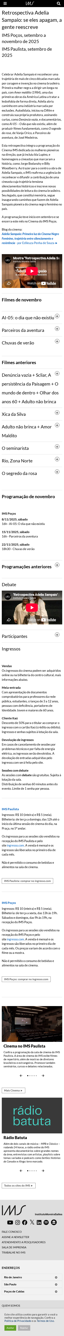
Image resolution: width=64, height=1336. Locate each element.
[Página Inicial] (30, 3)
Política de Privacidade (17, 1320)
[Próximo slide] (43, 1075)
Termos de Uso (45, 1320)
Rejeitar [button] (24, 1327)
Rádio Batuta (15, 1137)
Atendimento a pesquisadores (24, 1242)
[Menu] (5, 3)
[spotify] (46, 1222)
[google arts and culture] (54, 1222)
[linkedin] (39, 1222)
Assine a (15, 1237)
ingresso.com (15, 845)
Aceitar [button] (10, 1327)
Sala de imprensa (14, 1247)
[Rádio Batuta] (32, 1115)
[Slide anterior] (21, 1075)
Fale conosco (12, 1231)
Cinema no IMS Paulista (24, 1046)
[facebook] (24, 1222)
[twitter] (32, 1222)
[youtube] (10, 1222)
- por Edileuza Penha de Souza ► (30, 238)
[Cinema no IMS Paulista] (32, 1023)
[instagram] (17, 1222)
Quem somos (11, 1305)
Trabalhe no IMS (13, 1252)
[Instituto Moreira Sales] (32, 1211)
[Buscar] (58, 3)
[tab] (32, 317)
